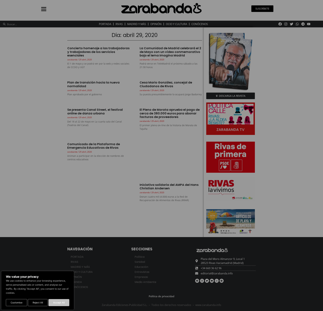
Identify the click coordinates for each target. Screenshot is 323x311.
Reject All (38, 302)
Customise (16, 302)
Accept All (59, 302)
